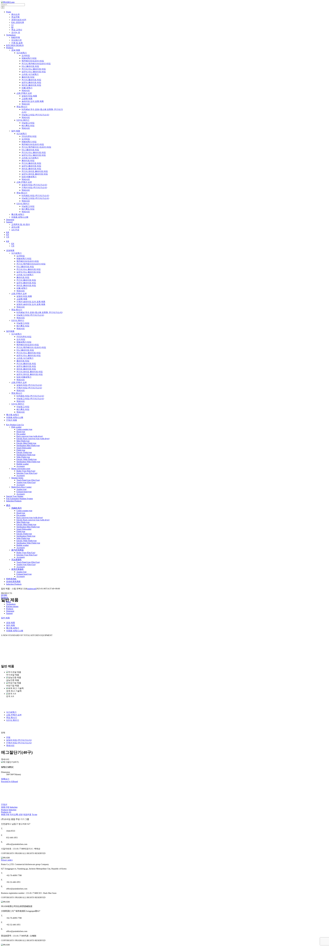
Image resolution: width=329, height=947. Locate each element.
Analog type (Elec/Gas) (26, 482)
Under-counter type (24, 429)
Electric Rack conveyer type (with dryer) (32, 438)
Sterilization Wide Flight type (28, 462)
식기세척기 (16, 253)
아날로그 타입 (22, 323)
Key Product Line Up (15, 425)
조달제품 (10, 250)
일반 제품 (15, 131)
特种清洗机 (11, 579)
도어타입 (20, 256)
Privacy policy (7, 860)
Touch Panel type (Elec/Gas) (28, 480)
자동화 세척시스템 (19, 217)
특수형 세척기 (17, 214)
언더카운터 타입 (23, 337)
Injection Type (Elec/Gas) (26, 473)
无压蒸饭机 (16, 560)
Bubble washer (22, 464)
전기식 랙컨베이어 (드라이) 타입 (31, 347)
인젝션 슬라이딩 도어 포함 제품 (30, 301)
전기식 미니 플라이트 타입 (28, 269)
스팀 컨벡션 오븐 (19, 293)
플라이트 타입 (22, 277)
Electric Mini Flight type (26, 443)
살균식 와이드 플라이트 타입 (29, 374)
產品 (8, 505)
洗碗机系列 (16, 508)
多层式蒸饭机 (17, 569)
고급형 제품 (21, 299)
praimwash (31, 589)
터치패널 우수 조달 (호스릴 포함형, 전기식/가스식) (39, 312)
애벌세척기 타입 (23, 258)
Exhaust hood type (24, 492)
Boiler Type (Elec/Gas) (25, 471)
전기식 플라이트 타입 (26, 280)
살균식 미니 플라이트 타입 (28, 272)
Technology (11, 604)
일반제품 (10, 331)
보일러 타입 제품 (24, 296)
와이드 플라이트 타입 (26, 285)
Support (9, 613)
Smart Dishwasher (23, 448)
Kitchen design (12, 606)
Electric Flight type (24, 452)
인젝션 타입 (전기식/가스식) (29, 388)
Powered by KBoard (9, 781)
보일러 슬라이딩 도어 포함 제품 (30, 304)
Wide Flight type (23, 457)
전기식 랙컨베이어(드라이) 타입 (30, 264)
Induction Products (13, 501)
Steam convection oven (20, 468)
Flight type (20, 450)
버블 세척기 (21, 288)
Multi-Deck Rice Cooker (21, 487)
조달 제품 (15, 50)
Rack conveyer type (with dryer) (29, 436)
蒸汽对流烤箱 (17, 550)
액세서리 (20, 291)
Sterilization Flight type (25, 455)
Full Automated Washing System (19, 498)
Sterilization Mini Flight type (28, 445)
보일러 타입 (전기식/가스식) (29, 385)
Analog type (21, 489)
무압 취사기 (16, 310)
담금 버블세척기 (23, 377)
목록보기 (5, 779)
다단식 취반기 (17, 320)
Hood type (20, 432)
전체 (8, 737)
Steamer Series (17, 478)
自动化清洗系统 (13, 581)
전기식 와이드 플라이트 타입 (29, 372)
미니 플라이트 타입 (25, 266)
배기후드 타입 (22, 326)
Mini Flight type (23, 441)
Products (4, 597)
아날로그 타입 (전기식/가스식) (30, 315)
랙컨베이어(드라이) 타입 (27, 261)
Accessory (20, 466)
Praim (8, 602)
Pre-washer (21, 434)
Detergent (10, 611)
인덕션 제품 (11, 420)
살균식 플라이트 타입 (26, 283)
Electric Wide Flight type (26, 459)
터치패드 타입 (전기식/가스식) (30, 396)
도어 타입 (20, 339)
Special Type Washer (14, 496)
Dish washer (16, 427)
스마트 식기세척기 (24, 275)
